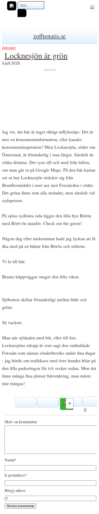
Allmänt (9, 47)
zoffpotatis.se (49, 36)
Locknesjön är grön (36, 55)
